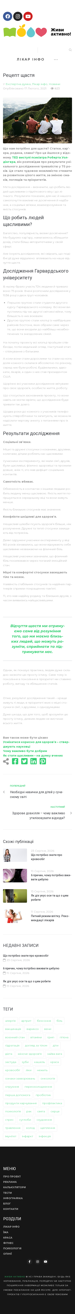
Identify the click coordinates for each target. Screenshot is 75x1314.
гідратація (12, 1045)
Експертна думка (18, 84)
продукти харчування (21, 1103)
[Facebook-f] (29, 1261)
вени (47, 1029)
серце (55, 1111)
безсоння (44, 1021)
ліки (28, 1070)
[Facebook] (7, 16)
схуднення (44, 1119)
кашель (39, 1062)
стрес (9, 1119)
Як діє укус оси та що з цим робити (27, 981)
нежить (42, 1070)
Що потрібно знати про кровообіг (26, 955)
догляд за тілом (36, 1045)
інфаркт (27, 1136)
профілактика (52, 1103)
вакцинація (13, 1029)
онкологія (48, 1078)
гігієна (64, 1037)
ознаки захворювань (20, 1078)
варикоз (33, 1029)
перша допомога (17, 1095)
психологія (13, 1111)
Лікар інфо (39, 84)
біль (59, 1021)
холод (30, 1128)
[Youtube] (28, 16)
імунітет (10, 1136)
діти (55, 1045)
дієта (8, 1054)
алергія (10, 1021)
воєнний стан (15, 1037)
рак (29, 1111)
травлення (12, 1128)
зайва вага (54, 1054)
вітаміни (36, 1037)
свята (41, 1111)
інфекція (45, 1136)
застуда (10, 1062)
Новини (54, 84)
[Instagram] (17, 16)
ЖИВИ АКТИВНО (14, 1276)
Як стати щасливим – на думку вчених (33, 755)
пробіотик (43, 1095)
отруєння (12, 1086)
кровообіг (12, 1070)
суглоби (25, 1119)
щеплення (47, 1128)
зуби (25, 1062)
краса (54, 1062)
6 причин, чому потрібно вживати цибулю (31, 968)
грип (50, 1037)
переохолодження (38, 1086)
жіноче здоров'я (30, 1054)
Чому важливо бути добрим (25, 751)
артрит (26, 1021)
